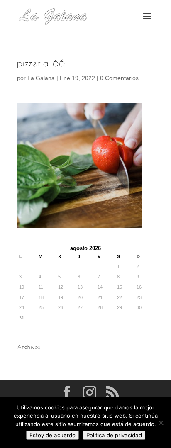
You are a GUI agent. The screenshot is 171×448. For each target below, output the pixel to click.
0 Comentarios (119, 78)
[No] (160, 423)
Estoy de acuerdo (52, 435)
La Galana (41, 78)
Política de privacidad (114, 435)
